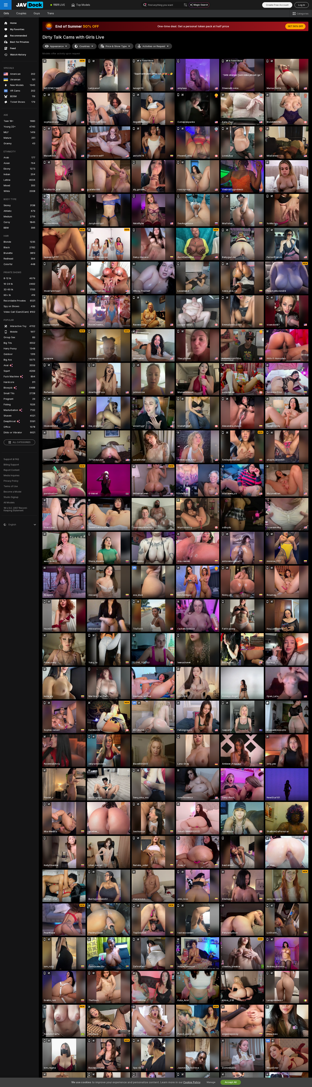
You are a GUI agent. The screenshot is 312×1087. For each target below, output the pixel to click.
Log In (301, 5)
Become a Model (12, 492)
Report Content (12, 470)
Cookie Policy (191, 1082)
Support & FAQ (11, 459)
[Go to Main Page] (29, 5)
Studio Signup (11, 497)
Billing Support (11, 464)
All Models (9, 502)
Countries (84, 46)
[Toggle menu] (6, 5)
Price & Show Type (116, 46)
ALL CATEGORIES (22, 442)
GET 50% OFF (295, 26)
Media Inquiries (12, 475)
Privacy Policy (11, 481)
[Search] (185, 4)
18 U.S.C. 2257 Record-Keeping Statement (16, 509)
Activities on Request (153, 46)
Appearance (57, 46)
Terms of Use (11, 486)
